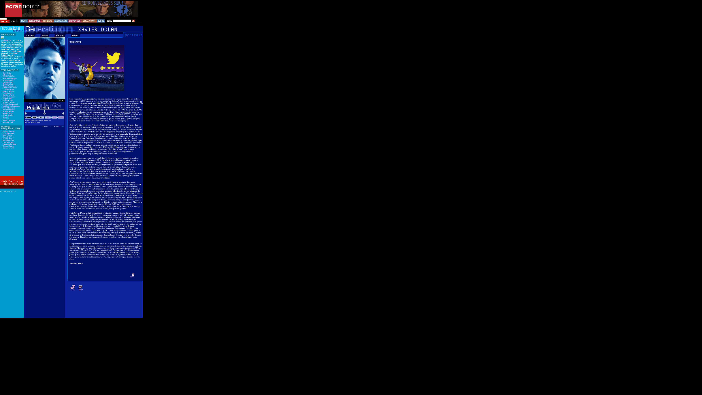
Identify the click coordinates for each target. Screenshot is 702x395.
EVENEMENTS (60, 21)
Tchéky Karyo (8, 100)
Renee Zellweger (9, 121)
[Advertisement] (11, 162)
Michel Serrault (8, 141)
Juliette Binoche (8, 77)
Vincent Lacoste (8, 102)
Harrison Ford (8, 95)
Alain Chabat (8, 84)
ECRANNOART (89, 21)
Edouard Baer (8, 75)
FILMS (24, 21)
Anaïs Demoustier (9, 86)
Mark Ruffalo (8, 113)
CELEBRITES (34, 21)
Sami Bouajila (8, 80)
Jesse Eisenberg (8, 91)
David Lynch (6, 40)
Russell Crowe (8, 137)
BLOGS (101, 21)
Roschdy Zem (8, 122)
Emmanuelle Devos (10, 88)
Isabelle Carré (8, 82)
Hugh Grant (7, 99)
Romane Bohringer (10, 79)
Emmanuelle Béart (9, 144)
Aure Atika (7, 73)
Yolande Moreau (9, 110)
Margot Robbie (8, 111)
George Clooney (9, 146)
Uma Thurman (8, 133)
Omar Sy (6, 117)
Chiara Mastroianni (10, 104)
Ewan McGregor (9, 108)
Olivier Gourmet (9, 97)
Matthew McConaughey (11, 106)
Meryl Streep (7, 135)
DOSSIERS (47, 21)
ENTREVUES (74, 21)
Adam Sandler (8, 115)
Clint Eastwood (8, 90)
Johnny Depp (7, 139)
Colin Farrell (8, 93)
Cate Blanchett (8, 142)
